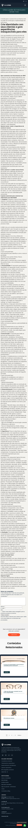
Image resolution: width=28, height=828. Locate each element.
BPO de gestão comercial (7, 769)
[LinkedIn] (2, 755)
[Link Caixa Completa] (14, 666)
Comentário (4, 596)
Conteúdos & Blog (5, 791)
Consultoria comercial (6, 761)
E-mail (3, 608)
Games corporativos (6, 767)
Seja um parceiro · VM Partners (8, 786)
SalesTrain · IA (4, 772)
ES (26, 1)
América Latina (5, 782)
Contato (19, 825)
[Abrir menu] (25, 5)
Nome (3, 606)
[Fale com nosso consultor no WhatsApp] (24, 825)
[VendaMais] (6, 5)
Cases (2, 788)
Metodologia (4, 780)
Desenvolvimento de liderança (8, 765)
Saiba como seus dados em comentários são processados (13, 618)
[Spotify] (12, 755)
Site (2, 610)
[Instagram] (6, 755)
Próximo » (19, 735)
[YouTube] (9, 755)
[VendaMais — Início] (14, 745)
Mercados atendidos (6, 784)
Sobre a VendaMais (6, 778)
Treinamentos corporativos (7, 763)
